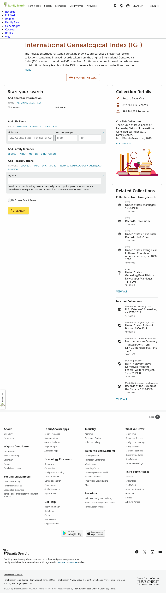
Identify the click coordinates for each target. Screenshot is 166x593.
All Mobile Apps (51, 450)
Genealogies (12, 26)
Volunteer (8, 459)
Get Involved (76, 5)
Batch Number (49, 165)
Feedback (2, 397)
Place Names (50, 485)
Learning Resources (134, 450)
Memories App (51, 438)
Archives (89, 434)
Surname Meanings (134, 463)
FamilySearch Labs (12, 468)
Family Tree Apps (52, 434)
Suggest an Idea (51, 523)
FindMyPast (130, 485)
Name (11, 102)
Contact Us (49, 515)
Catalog (10, 29)
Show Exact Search (26, 200)
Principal (13, 169)
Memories (60, 5)
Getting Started (92, 455)
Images (9, 19)
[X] (144, 552)
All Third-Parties (132, 502)
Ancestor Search (51, 476)
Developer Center (93, 438)
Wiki (7, 36)
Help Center (49, 511)
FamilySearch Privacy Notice (69, 580)
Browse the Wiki (85, 77)
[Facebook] (137, 552)
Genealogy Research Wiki (96, 472)
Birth (11, 126)
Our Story (8, 434)
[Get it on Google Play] (72, 533)
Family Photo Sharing (134, 442)
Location (26, 165)
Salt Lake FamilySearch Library (99, 498)
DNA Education (132, 459)
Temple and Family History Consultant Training (21, 494)
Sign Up (138, 6)
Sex (39, 102)
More (28, 69)
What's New (90, 464)
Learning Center (92, 468)
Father (22, 153)
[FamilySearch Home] (14, 5)
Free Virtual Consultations (96, 480)
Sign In (154, 6)
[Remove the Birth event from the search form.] (103, 133)
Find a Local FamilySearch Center (100, 502)
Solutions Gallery (92, 442)
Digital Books (50, 493)
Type (36, 165)
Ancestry (129, 476)
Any (55, 126)
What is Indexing (11, 455)
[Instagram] (152, 552)
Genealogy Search (52, 480)
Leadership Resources (14, 490)
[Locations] (115, 6)
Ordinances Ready (12, 481)
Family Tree (34, 5)
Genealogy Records (134, 438)
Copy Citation (123, 143)
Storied (128, 497)
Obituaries (49, 464)
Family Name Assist (13, 485)
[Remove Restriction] (103, 176)
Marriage (22, 126)
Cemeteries (49, 468)
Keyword (13, 165)
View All (121, 291)
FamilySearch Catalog (54, 472)
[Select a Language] (121, 6)
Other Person (48, 153)
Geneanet (129, 493)
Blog (87, 485)
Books (9, 33)
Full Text (10, 15)
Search (48, 5)
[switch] (11, 200)
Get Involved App (52, 442)
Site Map (121, 580)
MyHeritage (130, 480)
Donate (7, 464)
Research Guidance (134, 455)
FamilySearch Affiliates (95, 506)
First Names (13, 107)
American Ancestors (134, 489)
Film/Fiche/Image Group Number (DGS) (80, 165)
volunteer (73, 562)
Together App (50, 446)
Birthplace (13, 132)
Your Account (50, 519)
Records (10, 11)
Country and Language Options (18, 583)
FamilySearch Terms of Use (42, 580)
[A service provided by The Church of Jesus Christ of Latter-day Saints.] (148, 581)
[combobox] (30, 138)
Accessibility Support (13, 574)
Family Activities (132, 446)
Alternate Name (26, 102)
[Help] (128, 6)
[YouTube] (160, 552)
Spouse (12, 153)
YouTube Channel (93, 476)
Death (47, 126)
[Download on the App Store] (95, 533)
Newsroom (9, 438)
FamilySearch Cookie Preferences (99, 580)
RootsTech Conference (95, 459)
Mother (33, 153)
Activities (92, 5)
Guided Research (52, 489)
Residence (35, 126)
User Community (52, 506)
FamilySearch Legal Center (16, 580)
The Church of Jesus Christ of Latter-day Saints (94, 588)
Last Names (60, 107)
